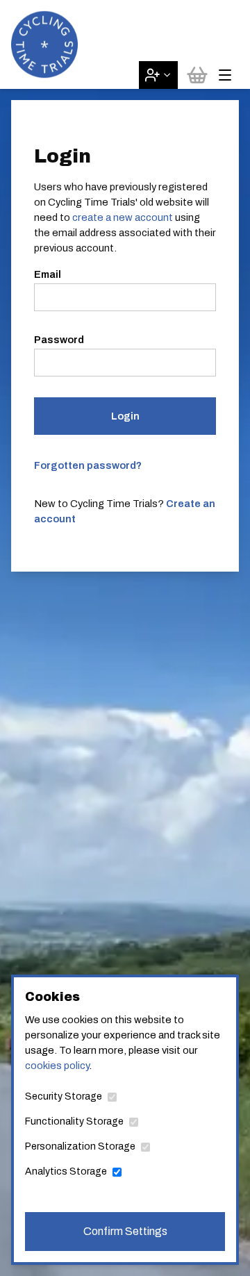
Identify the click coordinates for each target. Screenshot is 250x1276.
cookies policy (57, 1065)
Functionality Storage (74, 1121)
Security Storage (63, 1096)
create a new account (122, 217)
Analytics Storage (66, 1171)
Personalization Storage (80, 1146)
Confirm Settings (125, 1231)
